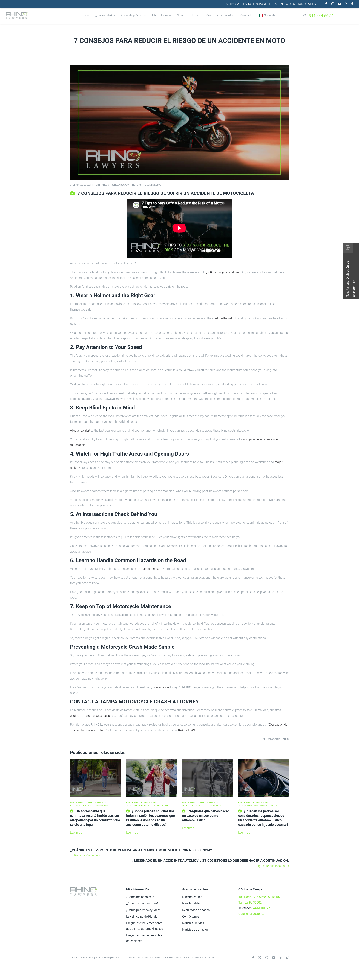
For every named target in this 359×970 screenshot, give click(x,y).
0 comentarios (153, 185)
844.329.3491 (187, 730)
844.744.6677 (321, 15)
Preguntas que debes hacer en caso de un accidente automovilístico (205, 815)
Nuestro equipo (192, 897)
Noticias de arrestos (195, 929)
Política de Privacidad (83, 957)
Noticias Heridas (193, 923)
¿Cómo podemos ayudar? (143, 910)
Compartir (273, 739)
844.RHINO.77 (260, 908)
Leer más (76, 832)
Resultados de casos (196, 910)
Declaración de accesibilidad (125, 957)
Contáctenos (161, 687)
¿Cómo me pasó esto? (141, 897)
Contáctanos (190, 916)
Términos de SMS (150, 957)
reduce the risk (223, 318)
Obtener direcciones (251, 913)
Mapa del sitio (102, 957)
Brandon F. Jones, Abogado (114, 185)
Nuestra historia (192, 903)
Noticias (137, 185)
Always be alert (80, 430)
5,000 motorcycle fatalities (222, 272)
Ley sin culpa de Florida (141, 916)
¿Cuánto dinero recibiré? (142, 903)
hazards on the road (148, 569)
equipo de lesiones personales (90, 716)
